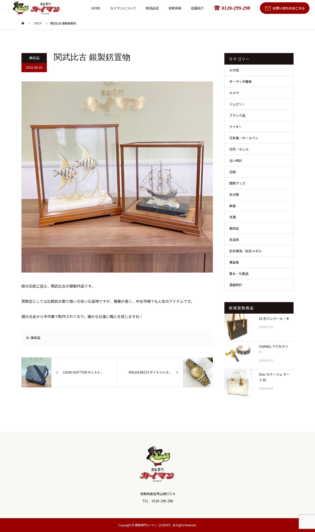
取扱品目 (152, 8)
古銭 (232, 171)
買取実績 (174, 8)
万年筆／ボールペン (243, 138)
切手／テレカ (239, 149)
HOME (96, 8)
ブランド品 (237, 115)
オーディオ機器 (240, 81)
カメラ (234, 92)
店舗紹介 (197, 8)
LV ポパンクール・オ (274, 318)
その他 (234, 70)
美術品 (34, 57)
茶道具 (234, 239)
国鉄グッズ (237, 183)
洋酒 (232, 217)
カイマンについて (123, 8)
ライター (235, 126)
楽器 (232, 205)
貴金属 (234, 262)
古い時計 (235, 160)
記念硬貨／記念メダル (245, 251)
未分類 (234, 194)
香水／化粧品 (239, 273)
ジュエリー (237, 104)
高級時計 (235, 284)
